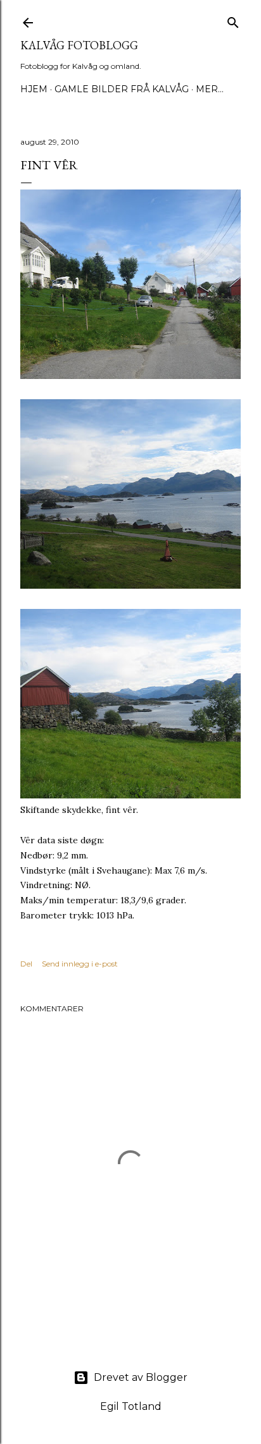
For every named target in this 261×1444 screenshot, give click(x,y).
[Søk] (233, 20)
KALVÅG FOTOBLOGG (79, 45)
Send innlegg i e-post (80, 963)
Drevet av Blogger (141, 1377)
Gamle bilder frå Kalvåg (121, 89)
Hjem (34, 89)
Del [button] (26, 963)
